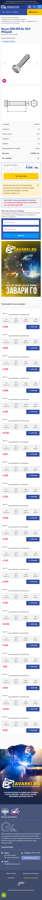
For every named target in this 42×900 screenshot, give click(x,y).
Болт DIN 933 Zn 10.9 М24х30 (18, 442)
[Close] (38, 185)
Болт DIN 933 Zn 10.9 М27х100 (19, 654)
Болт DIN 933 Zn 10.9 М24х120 (19, 591)
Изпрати (21, 235)
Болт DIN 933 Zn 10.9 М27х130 (19, 612)
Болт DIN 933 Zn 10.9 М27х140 (19, 718)
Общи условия (11, 873)
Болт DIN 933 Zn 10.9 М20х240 (19, 399)
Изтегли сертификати (9, 817)
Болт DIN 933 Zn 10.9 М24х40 (18, 463)
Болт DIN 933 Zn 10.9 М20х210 (19, 357)
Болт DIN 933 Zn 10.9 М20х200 (19, 336)
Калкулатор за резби (31, 878)
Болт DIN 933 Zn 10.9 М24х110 (19, 569)
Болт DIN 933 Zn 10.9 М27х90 (18, 633)
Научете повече (7, 847)
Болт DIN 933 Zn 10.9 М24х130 (19, 315)
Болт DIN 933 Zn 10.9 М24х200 (19, 697)
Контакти (11, 878)
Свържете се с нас (31, 858)
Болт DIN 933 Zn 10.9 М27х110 (19, 676)
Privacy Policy (12, 890)
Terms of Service (25, 890)
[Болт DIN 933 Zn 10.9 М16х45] (21, 64)
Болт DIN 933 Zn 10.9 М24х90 (18, 527)
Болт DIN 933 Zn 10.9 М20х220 (19, 378)
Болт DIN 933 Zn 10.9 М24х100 (19, 548)
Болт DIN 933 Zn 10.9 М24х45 (18, 484)
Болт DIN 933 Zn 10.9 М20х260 (19, 421)
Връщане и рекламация (30, 873)
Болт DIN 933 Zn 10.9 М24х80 (18, 506)
